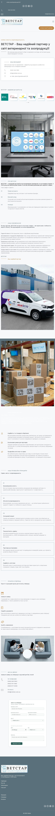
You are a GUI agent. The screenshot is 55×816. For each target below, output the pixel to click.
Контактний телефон (32, 712)
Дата (12, 727)
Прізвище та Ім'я (14, 706)
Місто (12, 718)
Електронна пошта (15, 712)
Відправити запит (17, 743)
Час (28, 727)
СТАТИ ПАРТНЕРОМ (46, 28)
